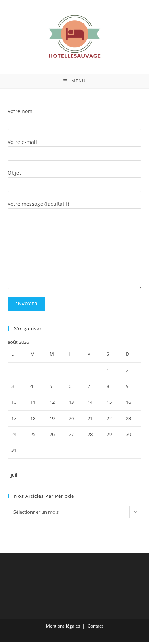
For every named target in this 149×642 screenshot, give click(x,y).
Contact (95, 626)
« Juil (12, 475)
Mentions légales (63, 626)
